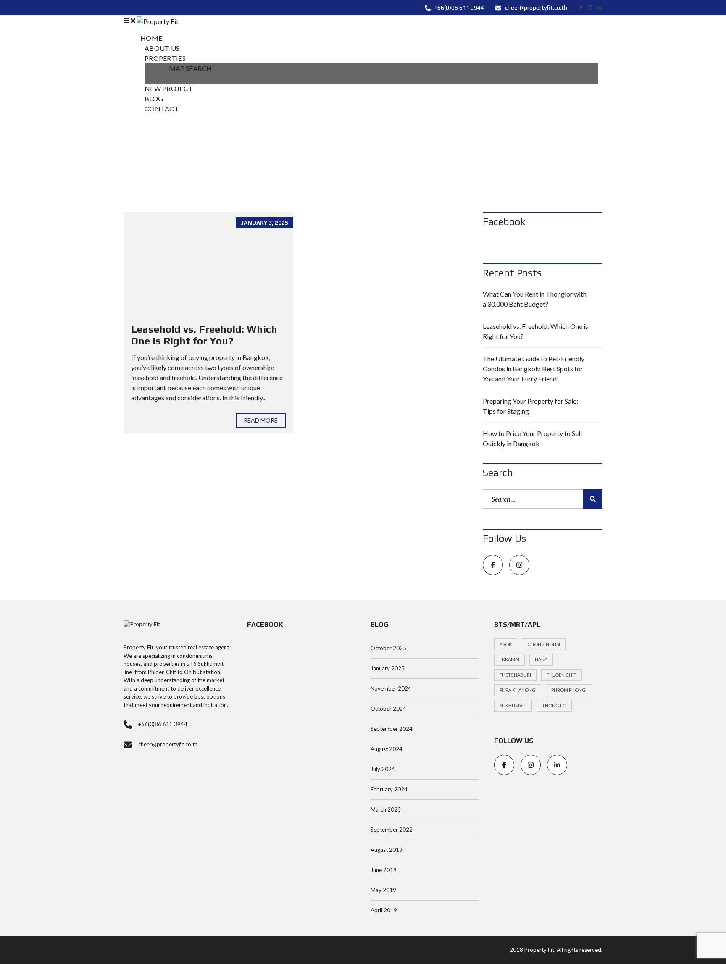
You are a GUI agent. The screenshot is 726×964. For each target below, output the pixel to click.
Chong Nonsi (543, 644)
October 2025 (388, 648)
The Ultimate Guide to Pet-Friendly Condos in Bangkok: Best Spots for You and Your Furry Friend (533, 369)
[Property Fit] (158, 20)
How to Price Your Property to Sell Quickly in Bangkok (532, 438)
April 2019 (384, 910)
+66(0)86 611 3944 (458, 7)
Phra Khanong (518, 690)
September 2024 (392, 728)
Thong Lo (554, 705)
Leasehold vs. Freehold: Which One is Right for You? (204, 335)
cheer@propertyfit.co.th (535, 7)
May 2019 (383, 890)
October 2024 (388, 708)
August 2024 (386, 749)
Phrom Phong (568, 690)
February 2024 (389, 789)
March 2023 (386, 809)
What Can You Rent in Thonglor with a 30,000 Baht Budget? (535, 299)
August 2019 (386, 849)
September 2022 (392, 829)
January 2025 (388, 668)
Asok (506, 644)
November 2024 (391, 688)
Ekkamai (509, 659)
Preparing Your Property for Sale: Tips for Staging (530, 406)
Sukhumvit (513, 705)
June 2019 (384, 870)
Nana (541, 659)
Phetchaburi (515, 675)
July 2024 (383, 769)
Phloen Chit (561, 675)
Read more (261, 420)
